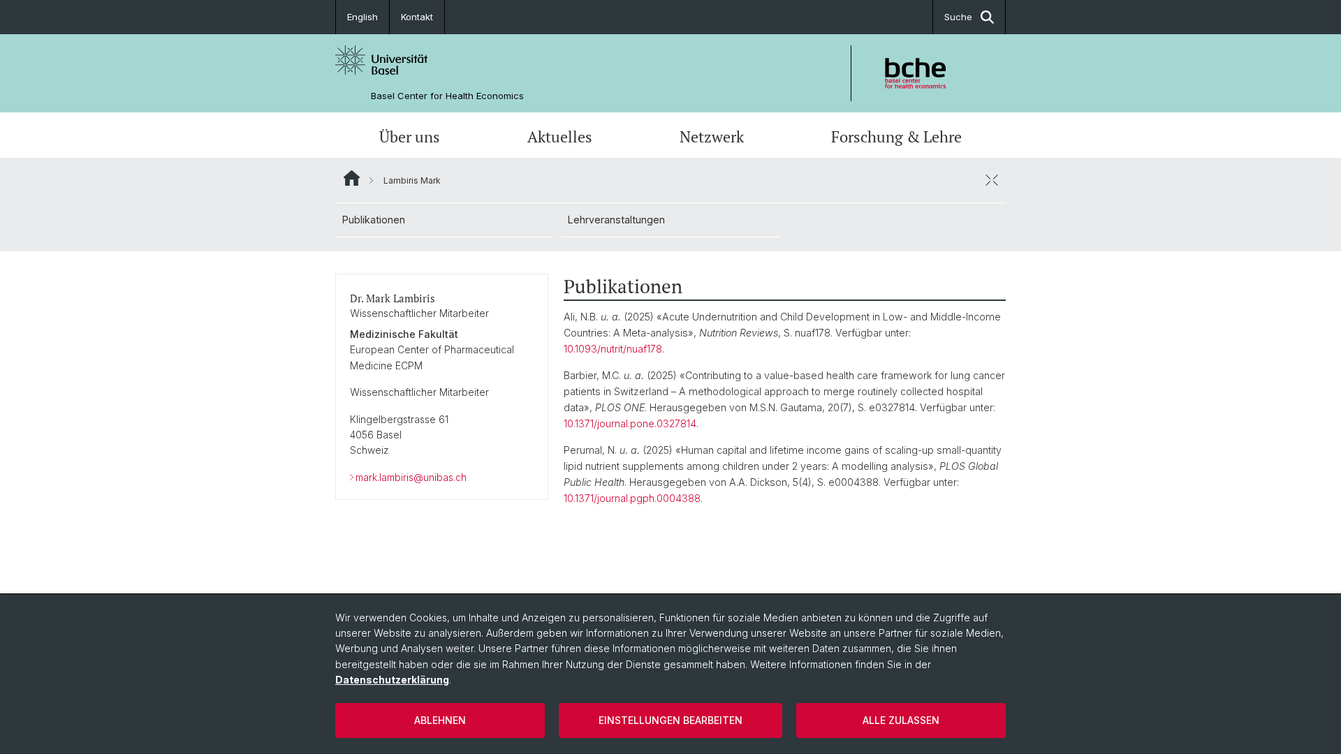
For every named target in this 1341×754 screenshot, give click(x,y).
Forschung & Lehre (896, 137)
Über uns (409, 137)
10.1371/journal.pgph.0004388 (632, 498)
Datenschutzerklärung (392, 680)
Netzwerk (712, 137)
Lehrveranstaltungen (616, 220)
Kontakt (417, 16)
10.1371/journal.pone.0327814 (630, 423)
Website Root (352, 178)
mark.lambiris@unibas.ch (411, 477)
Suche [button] (958, 16)
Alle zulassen (901, 720)
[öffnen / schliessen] (992, 180)
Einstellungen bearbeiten (670, 720)
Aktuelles (559, 137)
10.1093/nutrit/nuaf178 (613, 349)
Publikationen (373, 220)
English (362, 16)
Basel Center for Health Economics (447, 96)
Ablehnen (440, 720)
